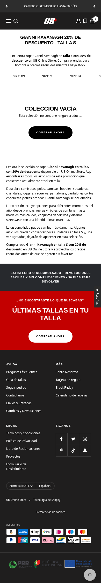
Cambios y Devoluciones (23, 411)
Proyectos (13, 456)
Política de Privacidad (21, 441)
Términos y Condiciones (23, 433)
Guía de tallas (16, 380)
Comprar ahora (50, 132)
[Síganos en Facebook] (61, 439)
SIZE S (47, 76)
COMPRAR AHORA (50, 336)
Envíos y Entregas (19, 403)
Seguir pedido (16, 387)
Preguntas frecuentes (21, 372)
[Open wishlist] (85, 21)
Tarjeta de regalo (68, 380)
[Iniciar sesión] (78, 21)
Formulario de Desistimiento (16, 466)
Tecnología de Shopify (46, 500)
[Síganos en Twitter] (73, 439)
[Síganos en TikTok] (73, 450)
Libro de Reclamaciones (23, 448)
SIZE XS (19, 76)
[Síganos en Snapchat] (85, 450)
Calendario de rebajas (72, 395)
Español (44, 486)
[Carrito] (92, 20)
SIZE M (75, 76)
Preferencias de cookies (50, 512)
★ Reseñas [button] (98, 296)
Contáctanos (15, 395)
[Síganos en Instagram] (85, 439)
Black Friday (64, 387)
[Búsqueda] (15, 21)
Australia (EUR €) (20, 486)
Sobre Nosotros (67, 372)
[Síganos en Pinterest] (61, 450)
